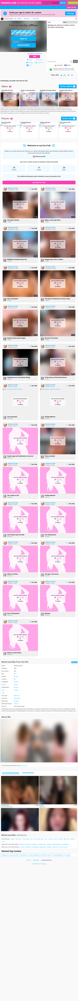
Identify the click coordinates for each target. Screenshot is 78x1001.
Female (16, 676)
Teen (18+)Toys (45, 855)
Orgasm (72, 839)
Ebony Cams (23, 765)
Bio (15, 19)
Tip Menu (40, 60)
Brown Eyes (17, 698)
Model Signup (71, 7)
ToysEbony (23, 855)
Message (30, 62)
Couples (16, 690)
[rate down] (68, 75)
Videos (20, 19)
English (4, 684)
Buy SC (30, 65)
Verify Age (70, 13)
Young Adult (26, 839)
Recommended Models (10, 773)
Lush (3, 841)
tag (18, 3)
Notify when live (23, 32)
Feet (34, 839)
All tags (68, 855)
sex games (38, 3)
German (16, 682)
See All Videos (67, 86)
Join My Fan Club (39, 182)
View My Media (23, 45)
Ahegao (12, 839)
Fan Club (36, 19)
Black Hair (17, 695)
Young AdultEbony (57, 855)
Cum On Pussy (63, 847)
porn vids (31, 3)
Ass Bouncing (41, 844)
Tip (34, 56)
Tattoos (16, 703)
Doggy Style (42, 847)
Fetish (55, 839)
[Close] (76, 19)
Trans (3, 693)
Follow (30, 60)
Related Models (28, 773)
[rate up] (61, 75)
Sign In (62, 3)
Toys (45, 839)
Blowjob (21, 844)
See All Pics (68, 118)
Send (75, 61)
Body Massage (56, 844)
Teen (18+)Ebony (34, 855)
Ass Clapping (64, 844)
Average (16, 701)
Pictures (27, 19)
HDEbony (5, 855)
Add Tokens (39, 53)
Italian (15, 684)
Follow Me (74, 662)
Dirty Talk (27, 844)
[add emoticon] (71, 61)
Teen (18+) (18, 839)
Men (3, 690)
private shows (24, 3)
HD (31, 839)
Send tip (23, 39)
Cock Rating (34, 847)
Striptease (34, 844)
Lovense (50, 839)
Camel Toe (55, 847)
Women (16, 687)
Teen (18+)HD (14, 855)
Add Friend (40, 62)
